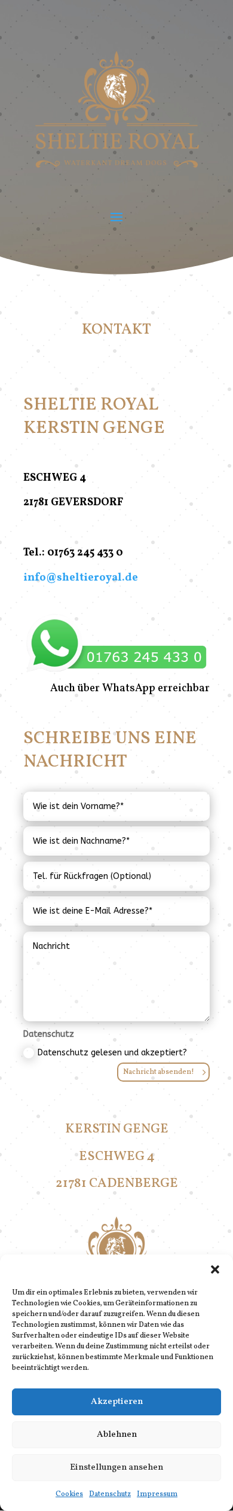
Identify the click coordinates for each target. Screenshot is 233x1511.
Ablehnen (117, 1434)
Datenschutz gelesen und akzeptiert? (112, 1053)
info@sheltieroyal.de (80, 577)
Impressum (157, 1494)
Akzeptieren (117, 1402)
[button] (215, 1269)
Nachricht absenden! (158, 1072)
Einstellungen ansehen (116, 1467)
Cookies (69, 1494)
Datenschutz (110, 1494)
